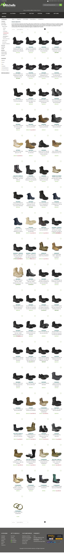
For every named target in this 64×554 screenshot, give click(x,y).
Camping (3, 535)
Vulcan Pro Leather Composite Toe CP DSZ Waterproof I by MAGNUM (30, 178)
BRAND (3, 60)
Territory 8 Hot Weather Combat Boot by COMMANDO (44, 410)
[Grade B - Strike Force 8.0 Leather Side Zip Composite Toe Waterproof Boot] (18, 246)
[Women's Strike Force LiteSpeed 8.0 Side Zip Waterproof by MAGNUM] (18, 40)
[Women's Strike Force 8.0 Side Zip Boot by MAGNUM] (30, 324)
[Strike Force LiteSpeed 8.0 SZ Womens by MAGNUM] (18, 117)
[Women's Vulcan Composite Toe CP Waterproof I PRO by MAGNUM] (18, 221)
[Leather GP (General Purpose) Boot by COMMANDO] (30, 478)
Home (13, 19)
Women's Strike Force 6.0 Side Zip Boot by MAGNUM (18, 385)
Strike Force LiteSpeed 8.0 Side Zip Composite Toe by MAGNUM (44, 49)
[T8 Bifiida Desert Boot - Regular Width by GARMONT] (30, 427)
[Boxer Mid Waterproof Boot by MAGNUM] (18, 401)
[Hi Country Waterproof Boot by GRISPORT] (43, 221)
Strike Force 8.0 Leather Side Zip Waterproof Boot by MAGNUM (18, 307)
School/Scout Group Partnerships (38, 539)
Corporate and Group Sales (39, 541)
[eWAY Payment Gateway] (55, 537)
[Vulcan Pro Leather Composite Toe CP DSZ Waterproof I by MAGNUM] (30, 169)
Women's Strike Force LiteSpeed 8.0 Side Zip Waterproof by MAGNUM (18, 49)
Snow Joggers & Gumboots (5, 37)
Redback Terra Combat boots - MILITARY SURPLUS (57, 462)
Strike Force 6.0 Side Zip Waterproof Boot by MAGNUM (56, 359)
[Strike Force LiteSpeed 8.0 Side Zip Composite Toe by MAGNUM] (43, 40)
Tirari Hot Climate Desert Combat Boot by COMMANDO (43, 462)
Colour (3, 62)
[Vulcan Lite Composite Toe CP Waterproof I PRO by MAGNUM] (43, 195)
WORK (2, 48)
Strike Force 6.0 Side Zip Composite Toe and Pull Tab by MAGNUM (43, 153)
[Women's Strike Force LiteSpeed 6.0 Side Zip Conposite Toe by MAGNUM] (18, 66)
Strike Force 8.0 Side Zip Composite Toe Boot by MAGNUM (56, 281)
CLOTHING (12, 13)
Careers (12, 537)
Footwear (3, 538)
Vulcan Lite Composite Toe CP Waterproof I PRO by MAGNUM (43, 204)
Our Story (13, 535)
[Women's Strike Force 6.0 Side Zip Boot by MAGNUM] (18, 375)
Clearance (3, 545)
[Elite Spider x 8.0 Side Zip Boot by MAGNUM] (56, 401)
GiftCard (56, 13)
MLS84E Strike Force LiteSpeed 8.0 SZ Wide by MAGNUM (44, 101)
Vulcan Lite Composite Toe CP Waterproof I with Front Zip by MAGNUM (18, 204)
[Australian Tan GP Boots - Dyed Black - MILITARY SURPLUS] (18, 169)
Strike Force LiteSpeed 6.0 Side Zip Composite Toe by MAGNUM (31, 75)
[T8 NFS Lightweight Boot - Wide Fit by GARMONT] (56, 246)
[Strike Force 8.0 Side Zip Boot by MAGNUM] (43, 324)
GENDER (3, 66)
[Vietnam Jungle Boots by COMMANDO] (43, 478)
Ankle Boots (5, 31)
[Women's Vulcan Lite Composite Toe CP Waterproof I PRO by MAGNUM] (30, 195)
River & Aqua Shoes (6, 38)
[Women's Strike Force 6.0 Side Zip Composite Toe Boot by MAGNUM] (56, 324)
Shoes (4, 29)
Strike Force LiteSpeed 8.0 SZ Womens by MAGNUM (18, 127)
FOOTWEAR (23, 13)
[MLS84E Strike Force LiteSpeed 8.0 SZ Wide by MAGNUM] (43, 92)
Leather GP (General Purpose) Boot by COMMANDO (31, 488)
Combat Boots (41, 19)
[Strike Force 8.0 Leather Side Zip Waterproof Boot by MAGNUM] (18, 298)
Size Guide (24, 541)
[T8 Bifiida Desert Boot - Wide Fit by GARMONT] (43, 246)
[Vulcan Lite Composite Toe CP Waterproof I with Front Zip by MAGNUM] (18, 195)
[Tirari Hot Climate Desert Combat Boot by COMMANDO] (43, 453)
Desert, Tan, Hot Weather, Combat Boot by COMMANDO (18, 488)
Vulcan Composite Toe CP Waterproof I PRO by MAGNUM (57, 204)
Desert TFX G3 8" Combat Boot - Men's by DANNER (18, 462)
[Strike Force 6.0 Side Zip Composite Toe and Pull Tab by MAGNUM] (43, 143)
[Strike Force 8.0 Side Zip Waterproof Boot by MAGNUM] (43, 429)
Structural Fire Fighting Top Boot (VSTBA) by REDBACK (31, 462)
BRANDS (4, 16)
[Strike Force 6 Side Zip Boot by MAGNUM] (30, 375)
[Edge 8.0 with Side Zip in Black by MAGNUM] (56, 117)
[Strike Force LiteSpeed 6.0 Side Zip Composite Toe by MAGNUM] (30, 66)
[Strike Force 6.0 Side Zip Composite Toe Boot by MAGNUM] (18, 349)
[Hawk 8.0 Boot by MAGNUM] (56, 427)
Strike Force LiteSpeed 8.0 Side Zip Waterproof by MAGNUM (31, 49)
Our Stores (13, 538)
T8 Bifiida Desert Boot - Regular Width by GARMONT (31, 436)
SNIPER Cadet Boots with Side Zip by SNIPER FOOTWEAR (57, 178)
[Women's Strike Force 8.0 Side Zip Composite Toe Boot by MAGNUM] (30, 298)
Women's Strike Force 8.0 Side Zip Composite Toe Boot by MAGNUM (31, 307)
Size (2, 64)
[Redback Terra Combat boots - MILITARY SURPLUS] (56, 453)
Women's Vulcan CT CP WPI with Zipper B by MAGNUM (31, 101)
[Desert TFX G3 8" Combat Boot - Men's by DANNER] (18, 453)
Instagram (14, 541)
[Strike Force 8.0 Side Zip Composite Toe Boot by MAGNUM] (56, 272)
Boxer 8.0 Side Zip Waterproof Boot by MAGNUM (56, 385)
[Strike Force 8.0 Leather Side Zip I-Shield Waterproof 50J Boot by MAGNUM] (18, 324)
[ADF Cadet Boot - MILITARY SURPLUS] (18, 427)
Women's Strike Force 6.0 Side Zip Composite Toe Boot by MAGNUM (57, 333)
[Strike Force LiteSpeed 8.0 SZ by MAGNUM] (30, 117)
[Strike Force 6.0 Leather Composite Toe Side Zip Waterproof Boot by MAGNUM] (43, 349)
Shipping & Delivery (26, 535)
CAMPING (4, 13)
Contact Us (24, 543)
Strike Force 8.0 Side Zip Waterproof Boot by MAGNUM (43, 436)
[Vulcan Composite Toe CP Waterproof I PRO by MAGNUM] (56, 195)
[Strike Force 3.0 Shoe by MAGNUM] (43, 375)
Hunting (3, 541)
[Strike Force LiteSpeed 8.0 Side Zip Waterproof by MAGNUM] (30, 40)
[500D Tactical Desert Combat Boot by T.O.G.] (56, 143)
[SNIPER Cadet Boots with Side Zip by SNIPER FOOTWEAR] (56, 169)
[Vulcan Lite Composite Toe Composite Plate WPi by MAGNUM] (56, 92)
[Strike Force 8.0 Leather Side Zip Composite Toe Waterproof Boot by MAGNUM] (56, 298)
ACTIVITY (3, 55)
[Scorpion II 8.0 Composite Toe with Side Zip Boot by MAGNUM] (30, 221)
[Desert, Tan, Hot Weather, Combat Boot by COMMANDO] (18, 478)
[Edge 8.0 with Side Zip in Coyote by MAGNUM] (43, 117)
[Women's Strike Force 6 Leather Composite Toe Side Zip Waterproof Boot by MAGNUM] (30, 349)
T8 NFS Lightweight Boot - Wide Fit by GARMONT (56, 256)
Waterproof (5, 34)
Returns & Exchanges (26, 537)
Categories (19, 19)
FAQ (34, 535)
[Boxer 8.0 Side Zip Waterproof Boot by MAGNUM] (56, 375)
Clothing (3, 537)
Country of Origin (5, 69)
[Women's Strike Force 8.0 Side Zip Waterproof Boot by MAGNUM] (43, 272)
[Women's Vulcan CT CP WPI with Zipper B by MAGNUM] (30, 92)
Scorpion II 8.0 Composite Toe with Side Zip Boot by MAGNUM (30, 230)
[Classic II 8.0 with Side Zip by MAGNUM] (30, 143)
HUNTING (40, 13)
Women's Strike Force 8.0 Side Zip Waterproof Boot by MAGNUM (44, 281)
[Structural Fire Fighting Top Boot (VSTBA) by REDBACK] (30, 454)
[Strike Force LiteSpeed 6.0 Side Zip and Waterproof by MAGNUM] (56, 66)
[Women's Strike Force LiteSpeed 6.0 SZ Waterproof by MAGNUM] (43, 66)
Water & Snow (4, 40)
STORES (48, 13)
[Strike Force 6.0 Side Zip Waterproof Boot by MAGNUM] (56, 349)
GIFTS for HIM (3, 52)
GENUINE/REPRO (5, 68)
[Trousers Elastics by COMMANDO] (18, 504)
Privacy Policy (25, 540)
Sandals (4, 28)
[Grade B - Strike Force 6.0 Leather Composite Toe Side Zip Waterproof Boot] (30, 246)
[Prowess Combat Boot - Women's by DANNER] (30, 401)
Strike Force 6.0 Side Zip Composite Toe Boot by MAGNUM (18, 359)
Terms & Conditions (26, 538)
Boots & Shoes (4, 26)
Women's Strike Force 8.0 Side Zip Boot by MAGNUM (31, 333)
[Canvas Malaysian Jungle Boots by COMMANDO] (56, 478)
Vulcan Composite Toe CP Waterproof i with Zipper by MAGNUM (44, 178)
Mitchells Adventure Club (39, 537)
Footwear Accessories (6, 43)
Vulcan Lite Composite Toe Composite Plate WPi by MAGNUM (56, 101)
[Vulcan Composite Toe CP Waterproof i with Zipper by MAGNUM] (43, 169)
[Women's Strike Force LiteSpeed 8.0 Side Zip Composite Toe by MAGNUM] (56, 40)
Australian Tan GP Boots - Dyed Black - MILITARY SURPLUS (18, 178)
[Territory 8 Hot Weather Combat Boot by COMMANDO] (43, 401)
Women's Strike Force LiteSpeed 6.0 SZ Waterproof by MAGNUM (44, 75)
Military (2, 540)
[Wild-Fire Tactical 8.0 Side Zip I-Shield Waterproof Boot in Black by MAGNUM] (30, 272)
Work (2, 543)
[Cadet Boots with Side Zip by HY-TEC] (18, 143)
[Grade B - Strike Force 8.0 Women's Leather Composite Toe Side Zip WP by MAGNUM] (56, 221)
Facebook (14, 540)
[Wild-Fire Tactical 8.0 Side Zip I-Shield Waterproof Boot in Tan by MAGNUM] (18, 272)
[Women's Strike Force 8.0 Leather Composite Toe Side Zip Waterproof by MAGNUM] (43, 298)
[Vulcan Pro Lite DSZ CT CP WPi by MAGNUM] (18, 92)
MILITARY (31, 13)
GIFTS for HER (4, 53)
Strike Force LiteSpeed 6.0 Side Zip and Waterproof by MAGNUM (56, 75)
